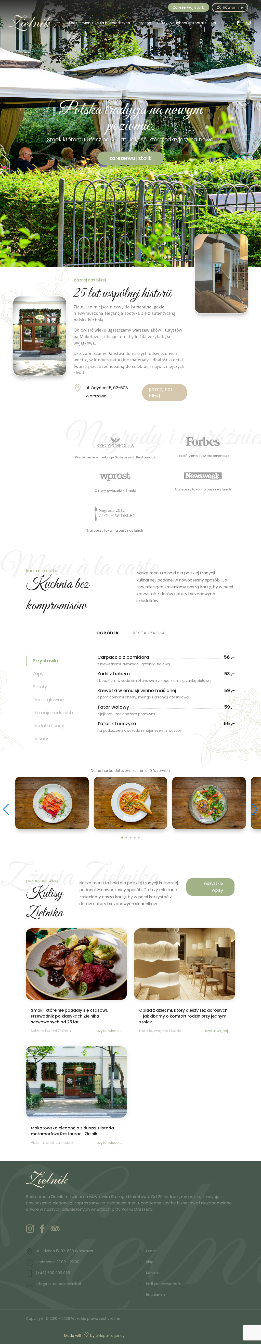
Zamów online (230, 7)
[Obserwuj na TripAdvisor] (54, 1228)
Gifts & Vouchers (172, 22)
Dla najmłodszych (114, 22)
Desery (40, 738)
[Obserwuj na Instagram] (248, 23)
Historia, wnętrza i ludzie (160, 1030)
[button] (255, 809)
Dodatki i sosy (48, 725)
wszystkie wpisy (213, 886)
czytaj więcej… (109, 1030)
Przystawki (45, 661)
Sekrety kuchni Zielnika (51, 1030)
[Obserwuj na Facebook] (238, 23)
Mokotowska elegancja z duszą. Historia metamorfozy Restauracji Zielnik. (72, 1131)
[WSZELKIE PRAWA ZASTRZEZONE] (52, 827)
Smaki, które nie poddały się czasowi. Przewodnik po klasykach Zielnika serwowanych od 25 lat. (69, 1016)
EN (214, 22)
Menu (88, 22)
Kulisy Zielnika (44, 903)
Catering (143, 22)
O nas (72, 22)
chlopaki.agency (110, 1335)
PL (223, 22)
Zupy (38, 673)
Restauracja (149, 633)
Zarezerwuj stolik (188, 7)
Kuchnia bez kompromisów (57, 595)
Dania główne (48, 699)
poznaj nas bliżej (161, 392)
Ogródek (107, 633)
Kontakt (199, 22)
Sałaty (40, 686)
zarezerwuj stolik (130, 158)
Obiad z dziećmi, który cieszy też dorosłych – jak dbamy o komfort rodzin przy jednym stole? (183, 1016)
